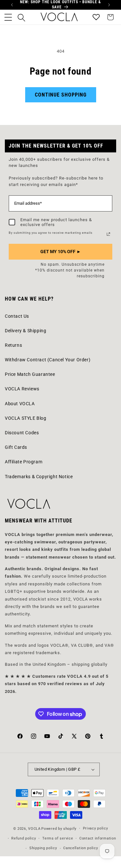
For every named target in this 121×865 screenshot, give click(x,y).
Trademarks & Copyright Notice (39, 476)
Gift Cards (16, 447)
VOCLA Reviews (22, 388)
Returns (13, 345)
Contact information (97, 838)
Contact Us (17, 316)
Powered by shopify (58, 829)
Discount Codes (22, 432)
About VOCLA (20, 403)
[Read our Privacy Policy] (108, 234)
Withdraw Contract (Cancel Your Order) (47, 359)
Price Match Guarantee (30, 374)
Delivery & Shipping (25, 330)
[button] (8, 17)
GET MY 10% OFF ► (60, 251)
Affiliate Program (23, 461)
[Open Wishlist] (96, 17)
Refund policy (23, 838)
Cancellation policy (80, 848)
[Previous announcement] (12, 5)
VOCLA (34, 829)
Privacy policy (95, 828)
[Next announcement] (109, 5)
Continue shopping (60, 95)
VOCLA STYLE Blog (25, 418)
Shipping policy (43, 848)
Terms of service (57, 838)
